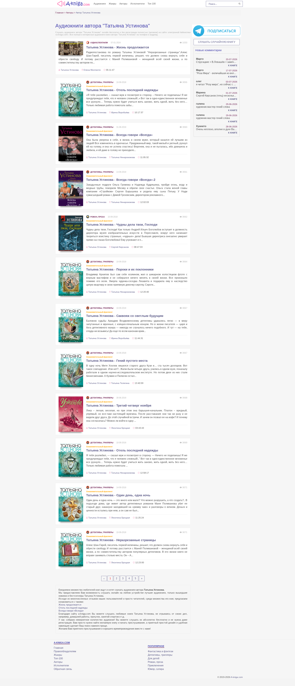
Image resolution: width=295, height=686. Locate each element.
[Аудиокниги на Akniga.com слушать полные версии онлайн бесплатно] (73, 3)
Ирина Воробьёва (120, 112)
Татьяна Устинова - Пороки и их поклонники (119, 269)
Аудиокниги (100, 3)
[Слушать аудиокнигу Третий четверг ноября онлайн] (71, 414)
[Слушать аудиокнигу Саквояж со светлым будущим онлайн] (71, 324)
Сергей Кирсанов (120, 247)
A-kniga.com (237, 677)
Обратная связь (63, 669)
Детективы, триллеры (101, 82)
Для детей (153, 658)
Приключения (155, 665)
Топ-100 (58, 658)
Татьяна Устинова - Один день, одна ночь (118, 495)
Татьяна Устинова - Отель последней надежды (122, 90)
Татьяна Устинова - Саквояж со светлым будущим (124, 316)
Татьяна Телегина (120, 383)
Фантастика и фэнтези (160, 651)
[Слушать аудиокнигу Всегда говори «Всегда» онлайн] (71, 143)
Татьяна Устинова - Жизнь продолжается (117, 47)
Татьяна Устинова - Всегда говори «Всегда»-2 (120, 179)
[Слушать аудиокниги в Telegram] (216, 30)
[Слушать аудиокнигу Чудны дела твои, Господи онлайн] (71, 233)
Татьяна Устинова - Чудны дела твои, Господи (121, 224)
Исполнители (137, 3)
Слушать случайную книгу (216, 42)
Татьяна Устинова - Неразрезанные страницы (121, 540)
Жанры (112, 3)
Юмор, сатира (156, 669)
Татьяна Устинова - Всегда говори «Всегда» (119, 135)
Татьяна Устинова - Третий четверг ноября (118, 405)
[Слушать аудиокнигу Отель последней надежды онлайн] (71, 98)
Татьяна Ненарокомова (123, 157)
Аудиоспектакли (99, 43)
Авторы (123, 3)
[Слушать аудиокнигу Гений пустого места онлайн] (71, 369)
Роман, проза (97, 217)
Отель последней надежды (73, 607)
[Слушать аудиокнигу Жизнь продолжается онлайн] (71, 48)
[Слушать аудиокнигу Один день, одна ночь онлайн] (71, 503)
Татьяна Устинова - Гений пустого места (117, 360)
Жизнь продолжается (70, 604)
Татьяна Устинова (70, 70)
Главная (58, 648)
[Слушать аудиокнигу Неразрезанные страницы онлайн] (71, 548)
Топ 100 (152, 3)
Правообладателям (65, 651)
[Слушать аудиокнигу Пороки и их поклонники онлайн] (71, 278)
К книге (232, 65)
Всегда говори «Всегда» (71, 610)
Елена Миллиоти (92, 70)
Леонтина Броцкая (120, 428)
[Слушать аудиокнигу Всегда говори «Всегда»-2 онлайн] (71, 188)
